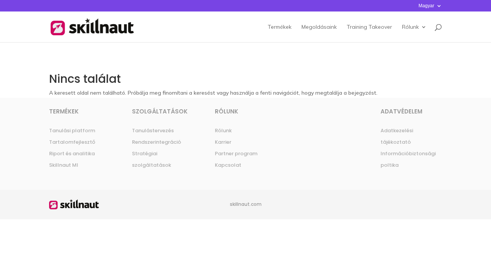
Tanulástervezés (153, 130)
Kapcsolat (228, 165)
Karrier (223, 142)
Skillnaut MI (63, 165)
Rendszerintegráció (156, 142)
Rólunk (223, 130)
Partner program (236, 153)
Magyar (426, 5)
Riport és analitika (72, 153)
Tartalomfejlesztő (72, 142)
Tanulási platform (72, 130)
